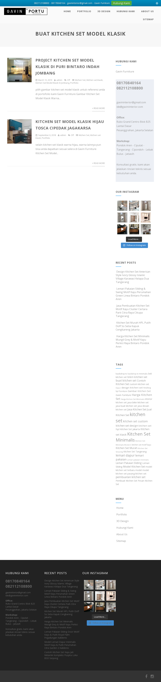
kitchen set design (127, 425)
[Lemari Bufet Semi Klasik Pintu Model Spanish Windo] (134, 217)
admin (59, 80)
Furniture (123, 391)
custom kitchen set (139, 384)
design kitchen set (132, 387)
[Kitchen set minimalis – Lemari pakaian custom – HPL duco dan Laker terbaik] (25, 15)
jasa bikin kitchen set (138, 402)
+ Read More (98, 108)
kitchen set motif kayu (141, 444)
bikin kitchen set (137, 377)
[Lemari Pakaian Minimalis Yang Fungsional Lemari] (122, 217)
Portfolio (84, 11)
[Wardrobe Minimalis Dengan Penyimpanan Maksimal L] (146, 206)
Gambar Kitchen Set (139, 391)
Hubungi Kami (126, 11)
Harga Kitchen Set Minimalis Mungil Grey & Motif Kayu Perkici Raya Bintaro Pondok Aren (133, 341)
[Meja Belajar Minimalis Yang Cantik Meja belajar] (146, 229)
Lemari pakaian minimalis (138, 460)
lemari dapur (125, 455)
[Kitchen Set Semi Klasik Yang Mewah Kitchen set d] (134, 206)
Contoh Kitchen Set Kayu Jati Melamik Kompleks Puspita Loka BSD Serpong (61, 655)
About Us (147, 11)
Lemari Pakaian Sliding (129, 463)
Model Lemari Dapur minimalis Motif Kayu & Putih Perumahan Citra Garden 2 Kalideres (60, 644)
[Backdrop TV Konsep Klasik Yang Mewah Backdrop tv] (146, 217)
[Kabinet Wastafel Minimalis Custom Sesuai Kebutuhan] (122, 229)
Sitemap (148, 19)
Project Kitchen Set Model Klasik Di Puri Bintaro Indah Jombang (68, 66)
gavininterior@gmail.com (131, 102)
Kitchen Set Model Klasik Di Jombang (52, 82)
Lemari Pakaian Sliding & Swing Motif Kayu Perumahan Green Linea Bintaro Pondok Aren (133, 294)
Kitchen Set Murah (126, 448)
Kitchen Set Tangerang (135, 451)
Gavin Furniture (123, 395)
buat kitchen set (126, 380)
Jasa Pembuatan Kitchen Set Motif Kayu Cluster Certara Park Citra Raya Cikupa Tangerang (132, 311)
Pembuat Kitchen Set (126, 480)
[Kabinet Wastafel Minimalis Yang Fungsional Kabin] (134, 229)
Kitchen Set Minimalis (133, 437)
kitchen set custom (135, 421)
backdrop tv (121, 373)
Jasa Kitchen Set (136, 409)
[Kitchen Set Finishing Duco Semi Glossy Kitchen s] (122, 206)
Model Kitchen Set (134, 466)
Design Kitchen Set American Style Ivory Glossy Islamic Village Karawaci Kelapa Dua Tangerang (133, 277)
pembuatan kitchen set (130, 477)
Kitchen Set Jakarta (130, 429)
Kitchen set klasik (94, 80)
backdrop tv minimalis (138, 373)
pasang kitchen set (136, 473)
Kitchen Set (80, 80)
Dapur (118, 388)
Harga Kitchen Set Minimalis (132, 399)
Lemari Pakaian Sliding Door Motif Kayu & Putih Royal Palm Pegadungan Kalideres (61, 634)
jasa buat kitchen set (126, 405)
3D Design (103, 11)
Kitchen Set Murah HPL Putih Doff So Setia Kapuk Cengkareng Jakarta (133, 326)
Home (67, 11)
